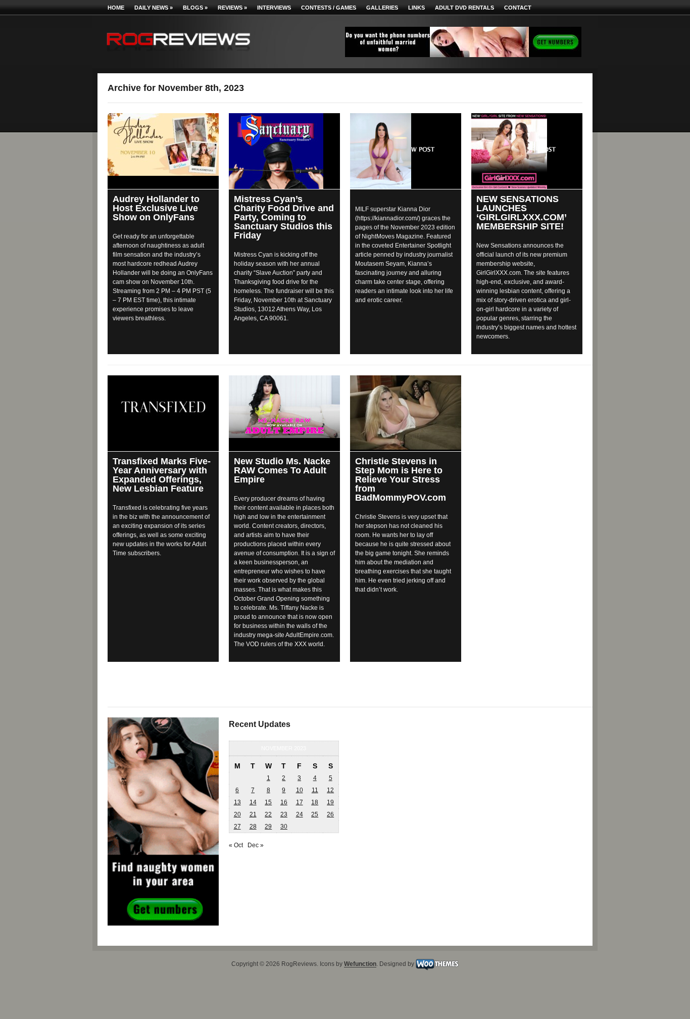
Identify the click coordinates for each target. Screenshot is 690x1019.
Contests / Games (328, 8)
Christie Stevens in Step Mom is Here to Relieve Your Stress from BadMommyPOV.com (400, 479)
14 (253, 802)
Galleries (382, 8)
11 (315, 790)
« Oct (236, 845)
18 (314, 802)
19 (330, 802)
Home (116, 8)
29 (268, 826)
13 (237, 802)
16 (283, 802)
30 (283, 826)
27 (237, 826)
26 (330, 814)
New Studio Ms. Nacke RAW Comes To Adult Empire (282, 470)
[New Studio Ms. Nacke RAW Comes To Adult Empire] (284, 406)
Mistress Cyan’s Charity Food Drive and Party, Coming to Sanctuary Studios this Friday (284, 217)
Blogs (195, 8)
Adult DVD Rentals (464, 8)
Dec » (256, 845)
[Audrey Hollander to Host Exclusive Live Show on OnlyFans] (163, 144)
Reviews (232, 8)
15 (268, 802)
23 (283, 814)
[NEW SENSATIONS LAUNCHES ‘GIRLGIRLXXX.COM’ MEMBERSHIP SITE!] (526, 151)
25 (314, 814)
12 (330, 790)
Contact (517, 8)
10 (299, 790)
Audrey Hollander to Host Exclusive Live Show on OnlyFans (156, 208)
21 (253, 814)
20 (237, 814)
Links (416, 8)
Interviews (274, 8)
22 (268, 814)
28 (253, 826)
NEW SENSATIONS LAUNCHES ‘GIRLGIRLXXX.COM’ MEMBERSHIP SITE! (521, 212)
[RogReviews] (178, 53)
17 (299, 802)
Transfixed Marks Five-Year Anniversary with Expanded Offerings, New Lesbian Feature (162, 475)
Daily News (153, 8)
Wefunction (360, 964)
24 (299, 814)
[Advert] (463, 55)
